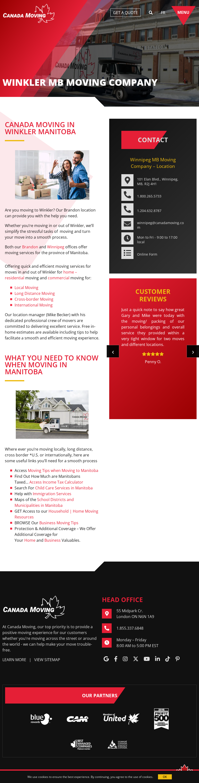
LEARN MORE (14, 659)
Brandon (30, 247)
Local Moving (26, 287)
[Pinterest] (177, 659)
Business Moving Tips (58, 522)
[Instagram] (125, 659)
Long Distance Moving (35, 293)
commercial (58, 278)
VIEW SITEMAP (47, 659)
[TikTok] (168, 659)
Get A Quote (125, 12)
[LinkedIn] (157, 659)
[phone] (109, 628)
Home (29, 540)
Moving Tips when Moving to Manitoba (63, 470)
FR (163, 12)
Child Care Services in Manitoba (64, 488)
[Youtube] (146, 659)
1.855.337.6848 (129, 628)
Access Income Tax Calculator (56, 482)
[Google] (106, 659)
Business (52, 540)
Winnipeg (55, 247)
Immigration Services (52, 493)
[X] (135, 659)
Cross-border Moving (34, 299)
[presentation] (113, 351)
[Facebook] (115, 659)
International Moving (34, 305)
